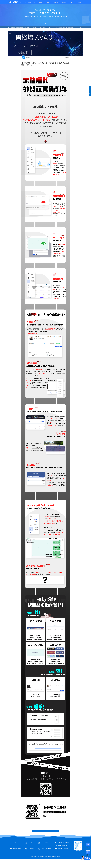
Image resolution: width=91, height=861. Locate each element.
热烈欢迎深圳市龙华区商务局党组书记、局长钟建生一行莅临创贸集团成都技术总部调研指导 (44, 27)
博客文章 (71, 2)
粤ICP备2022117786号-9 (56, 856)
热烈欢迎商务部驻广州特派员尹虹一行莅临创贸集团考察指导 (66, 27)
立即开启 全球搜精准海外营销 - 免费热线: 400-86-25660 (45, 831)
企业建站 (48, 2)
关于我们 (79, 2)
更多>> (81, 27)
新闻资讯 (63, 2)
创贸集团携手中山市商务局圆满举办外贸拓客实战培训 (20, 27)
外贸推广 (41, 2)
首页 (34, 2)
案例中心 (56, 2)
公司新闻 (49, 856)
